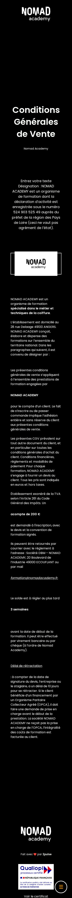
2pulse (47, 854)
